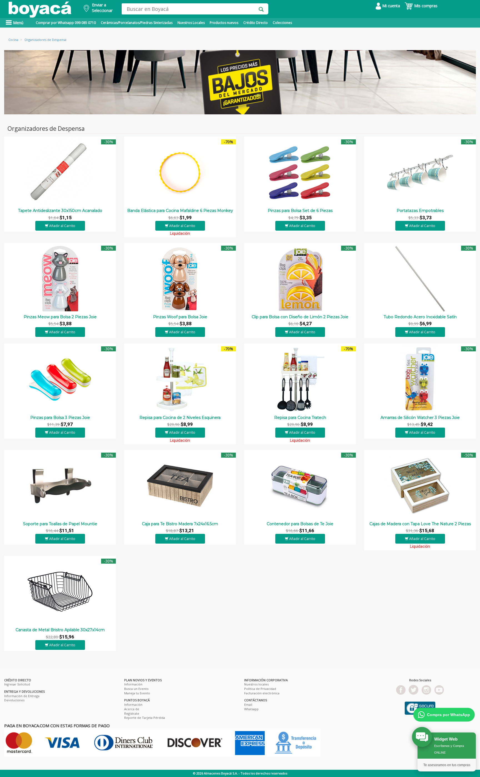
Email (248, 704)
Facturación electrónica (261, 693)
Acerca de (131, 709)
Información (133, 684)
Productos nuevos (224, 22)
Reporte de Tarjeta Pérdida (144, 718)
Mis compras (425, 5)
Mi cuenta (390, 5)
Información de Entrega (21, 696)
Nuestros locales (256, 684)
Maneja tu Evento (137, 693)
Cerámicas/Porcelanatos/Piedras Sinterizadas (136, 22)
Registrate (131, 713)
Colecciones (282, 22)
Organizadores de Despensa (45, 40)
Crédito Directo (255, 22)
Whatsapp (251, 709)
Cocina (13, 40)
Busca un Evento (136, 689)
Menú (17, 22)
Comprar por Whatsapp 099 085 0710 (66, 22)
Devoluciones (14, 700)
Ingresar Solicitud (17, 684)
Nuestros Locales (191, 22)
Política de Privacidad (260, 689)
